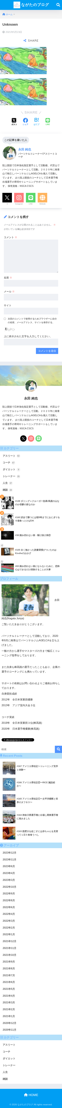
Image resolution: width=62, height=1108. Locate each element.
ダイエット (11, 469)
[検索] (58, 749)
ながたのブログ (34, 5)
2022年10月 (9, 886)
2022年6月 (9, 907)
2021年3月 (9, 1002)
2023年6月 (9, 866)
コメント (10, 237)
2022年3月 (9, 920)
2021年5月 (9, 989)
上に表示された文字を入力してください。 (28, 336)
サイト (7, 305)
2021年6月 (9, 982)
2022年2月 (9, 927)
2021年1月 (9, 1016)
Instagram (19, 204)
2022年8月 (9, 900)
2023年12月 (9, 852)
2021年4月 (9, 995)
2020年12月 (9, 1023)
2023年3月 (9, 880)
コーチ (8, 462)
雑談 (7, 489)
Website (42, 204)
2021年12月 (9, 941)
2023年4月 (9, 873)
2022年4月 (9, 914)
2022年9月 (9, 893)
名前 (8, 277)
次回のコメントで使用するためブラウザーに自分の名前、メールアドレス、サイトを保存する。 (32, 320)
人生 (7, 483)
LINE (31, 204)
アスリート (11, 455)
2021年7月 (9, 975)
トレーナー (11, 476)
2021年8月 (9, 968)
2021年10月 (9, 955)
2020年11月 (9, 1029)
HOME (33, 1095)
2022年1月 (9, 934)
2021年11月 (9, 948)
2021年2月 (9, 1009)
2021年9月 (9, 961)
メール (9, 291)
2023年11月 (9, 859)
